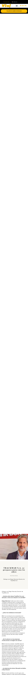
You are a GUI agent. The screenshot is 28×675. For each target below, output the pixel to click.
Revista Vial (6, 1)
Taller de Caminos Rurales (14, 11)
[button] (16, 6)
